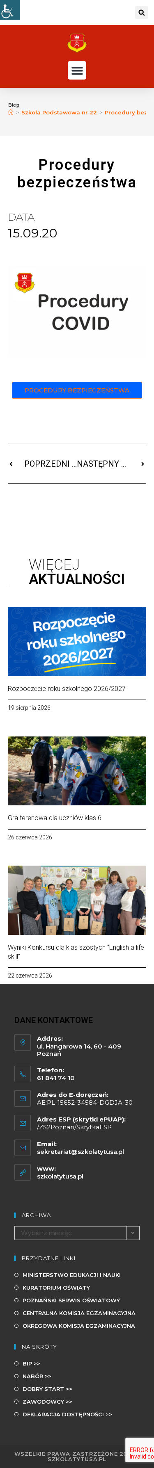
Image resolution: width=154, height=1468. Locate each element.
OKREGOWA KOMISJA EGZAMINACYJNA (79, 1325)
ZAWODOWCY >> (47, 1401)
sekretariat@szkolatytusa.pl (80, 1152)
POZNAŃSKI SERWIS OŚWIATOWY (71, 1300)
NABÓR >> (37, 1376)
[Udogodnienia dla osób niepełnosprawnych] (10, 10)
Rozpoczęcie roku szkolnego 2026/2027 (67, 689)
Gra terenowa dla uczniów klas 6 (54, 818)
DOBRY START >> (47, 1389)
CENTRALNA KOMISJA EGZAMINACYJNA (79, 1313)
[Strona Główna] (11, 112)
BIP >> (31, 1363)
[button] (141, 12)
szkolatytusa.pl (60, 1176)
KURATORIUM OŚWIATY (56, 1287)
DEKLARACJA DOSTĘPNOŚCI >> (67, 1414)
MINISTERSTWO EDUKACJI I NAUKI (72, 1275)
